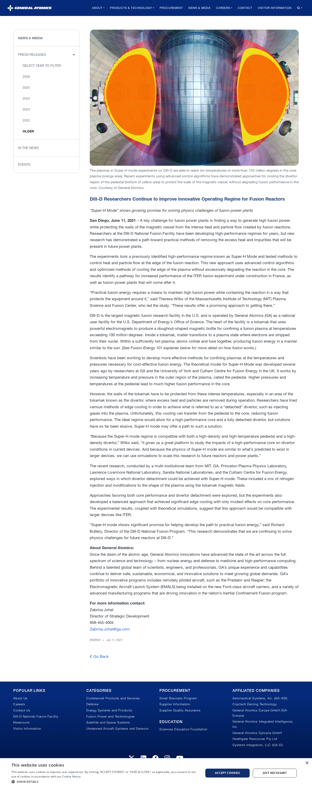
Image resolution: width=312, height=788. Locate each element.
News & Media (199, 8)
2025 (26, 87)
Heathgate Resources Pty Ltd (255, 739)
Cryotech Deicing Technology (255, 704)
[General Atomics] (29, 8)
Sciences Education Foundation (183, 729)
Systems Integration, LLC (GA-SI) (258, 745)
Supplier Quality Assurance (180, 710)
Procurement (171, 8)
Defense (92, 704)
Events (24, 165)
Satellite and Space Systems (108, 722)
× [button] (307, 763)
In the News (28, 148)
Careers (223, 8)
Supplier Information (174, 704)
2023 (26, 109)
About (97, 8)
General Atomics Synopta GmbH (257, 733)
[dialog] (156, 773)
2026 (26, 77)
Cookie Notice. (71, 776)
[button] (104, 782)
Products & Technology (131, 8)
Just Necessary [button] (275, 773)
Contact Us (21, 710)
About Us (20, 698)
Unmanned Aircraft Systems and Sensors (117, 728)
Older (28, 131)
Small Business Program (178, 698)
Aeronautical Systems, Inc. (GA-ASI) (260, 698)
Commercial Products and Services (113, 698)
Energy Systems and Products (109, 710)
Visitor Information (275, 8)
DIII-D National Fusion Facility (35, 716)
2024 (26, 98)
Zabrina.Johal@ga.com (110, 629)
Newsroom (21, 722)
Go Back (100, 656)
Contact (245, 8)
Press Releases (32, 55)
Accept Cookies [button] (227, 773)
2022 (26, 120)
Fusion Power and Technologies (110, 716)
